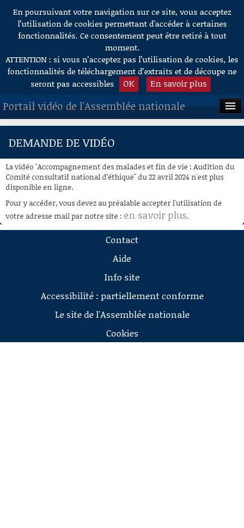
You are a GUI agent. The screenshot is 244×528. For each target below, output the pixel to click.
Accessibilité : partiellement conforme (122, 295)
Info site (122, 276)
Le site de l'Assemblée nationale (122, 314)
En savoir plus (178, 83)
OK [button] (128, 83)
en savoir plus (155, 215)
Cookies (122, 332)
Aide (122, 258)
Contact (122, 239)
